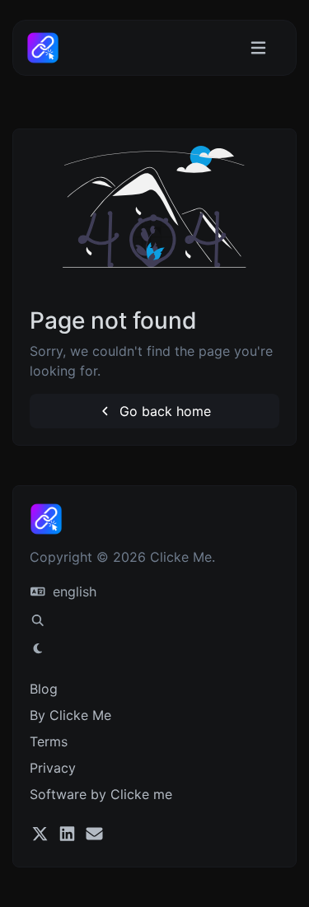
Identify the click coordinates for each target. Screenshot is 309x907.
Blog (44, 688)
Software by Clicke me (101, 794)
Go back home (163, 411)
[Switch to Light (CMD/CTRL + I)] (38, 648)
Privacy (53, 768)
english (72, 591)
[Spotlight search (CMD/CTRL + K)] (38, 620)
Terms (49, 741)
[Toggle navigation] (258, 48)
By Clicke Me (70, 715)
